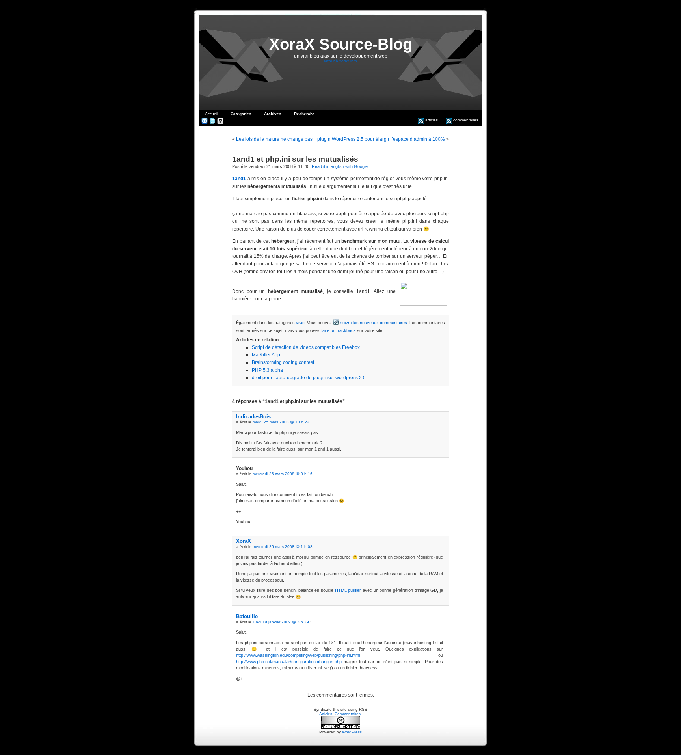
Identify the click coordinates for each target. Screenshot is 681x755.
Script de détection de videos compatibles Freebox (306, 347)
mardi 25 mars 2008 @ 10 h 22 (281, 422)
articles (431, 120)
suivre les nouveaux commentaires (373, 322)
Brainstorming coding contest (283, 362)
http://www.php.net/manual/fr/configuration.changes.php (289, 661)
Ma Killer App (266, 355)
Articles (325, 714)
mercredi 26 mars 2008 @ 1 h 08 (283, 546)
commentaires (465, 120)
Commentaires (348, 714)
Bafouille (247, 616)
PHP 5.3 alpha (267, 370)
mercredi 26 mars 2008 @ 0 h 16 (283, 474)
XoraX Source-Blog (340, 44)
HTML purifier (348, 590)
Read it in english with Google (340, 166)
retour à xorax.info (340, 61)
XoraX (243, 541)
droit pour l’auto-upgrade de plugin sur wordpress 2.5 (309, 377)
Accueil (211, 114)
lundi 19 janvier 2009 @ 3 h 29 (281, 622)
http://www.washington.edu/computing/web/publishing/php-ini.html (298, 655)
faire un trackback (338, 330)
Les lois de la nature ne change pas (274, 139)
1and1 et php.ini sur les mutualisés (295, 159)
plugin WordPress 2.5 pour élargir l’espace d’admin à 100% (381, 139)
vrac (300, 322)
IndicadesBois (253, 416)
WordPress (352, 732)
